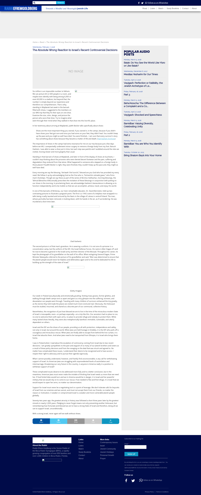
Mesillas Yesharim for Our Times (141, 74)
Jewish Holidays (107, 452)
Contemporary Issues (109, 442)
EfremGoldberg (20, 9)
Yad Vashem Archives (106, 139)
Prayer (103, 458)
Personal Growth (107, 455)
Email (126, 444)
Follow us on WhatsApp (158, 2)
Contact (185, 8)
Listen (152, 8)
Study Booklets (173, 8)
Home (81, 442)
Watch (160, 8)
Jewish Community (108, 449)
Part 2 (127, 135)
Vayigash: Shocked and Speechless (143, 114)
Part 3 (127, 94)
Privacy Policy (149, 492)
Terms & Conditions (162, 492)
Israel (102, 446)
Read (144, 8)
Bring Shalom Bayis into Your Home (143, 155)
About (194, 8)
